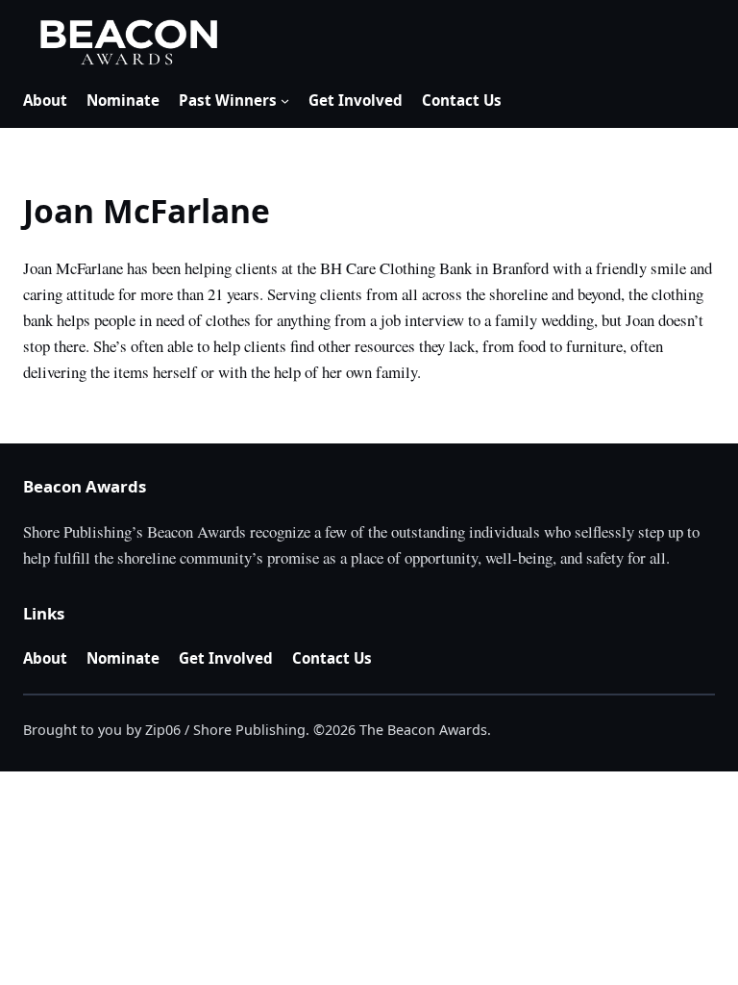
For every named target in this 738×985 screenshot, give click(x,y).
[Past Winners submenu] (285, 100)
